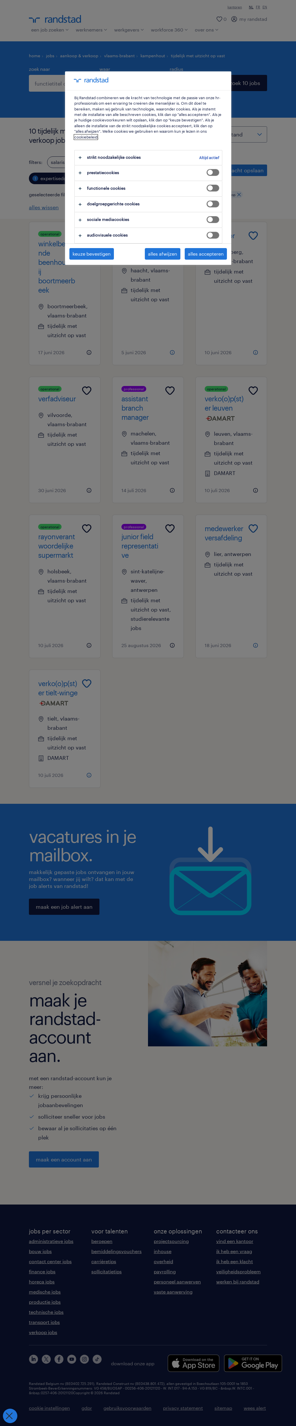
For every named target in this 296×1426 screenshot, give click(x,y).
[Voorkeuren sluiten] (10, 1416)
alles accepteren (206, 253)
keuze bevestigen (92, 253)
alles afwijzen (162, 253)
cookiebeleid (85, 137)
